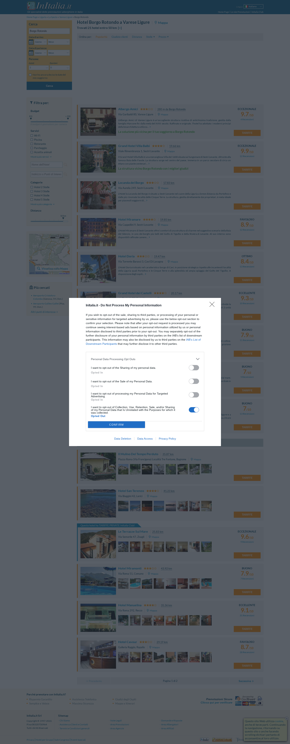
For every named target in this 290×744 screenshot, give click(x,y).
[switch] (194, 367)
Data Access (145, 438)
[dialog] (145, 372)
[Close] (213, 305)
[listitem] (145, 359)
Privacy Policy (167, 438)
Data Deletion (122, 438)
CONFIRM (116, 424)
